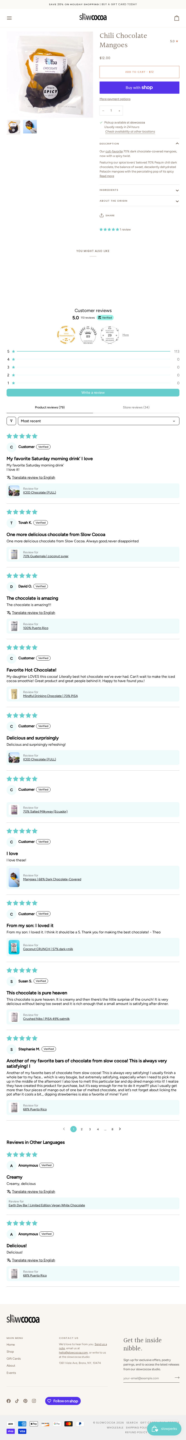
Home (11, 1344)
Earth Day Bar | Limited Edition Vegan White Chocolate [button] (47, 1205)
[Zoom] (15, 109)
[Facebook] (9, 1401)
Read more (107, 176)
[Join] (175, 1377)
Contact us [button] (68, 1338)
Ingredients (109, 190)
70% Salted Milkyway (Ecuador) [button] (45, 811)
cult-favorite (114, 151)
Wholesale (115, 1427)
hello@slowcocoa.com (73, 1352)
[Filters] (11, 421)
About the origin (113, 201)
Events (11, 1373)
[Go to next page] (121, 1129)
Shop (10, 1351)
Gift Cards (14, 1358)
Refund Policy (136, 1432)
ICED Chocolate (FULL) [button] (39, 492)
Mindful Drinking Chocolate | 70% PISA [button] (50, 696)
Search (132, 1422)
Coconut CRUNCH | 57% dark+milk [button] (48, 949)
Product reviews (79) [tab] (50, 407)
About (11, 1365)
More (125, 334)
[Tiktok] (17, 1401)
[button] (93, 351)
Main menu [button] (15, 1338)
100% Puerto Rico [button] (35, 628)
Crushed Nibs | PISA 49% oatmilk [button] (46, 1019)
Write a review (93, 392)
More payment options (115, 99)
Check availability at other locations (130, 131)
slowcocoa (105, 1422)
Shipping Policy (138, 1427)
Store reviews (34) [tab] (136, 407)
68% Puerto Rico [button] (35, 1109)
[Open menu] (13, 18)
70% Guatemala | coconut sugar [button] (46, 556)
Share (110, 215)
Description (109, 143)
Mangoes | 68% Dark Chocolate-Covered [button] (52, 879)
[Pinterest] (25, 1401)
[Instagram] (34, 1401)
